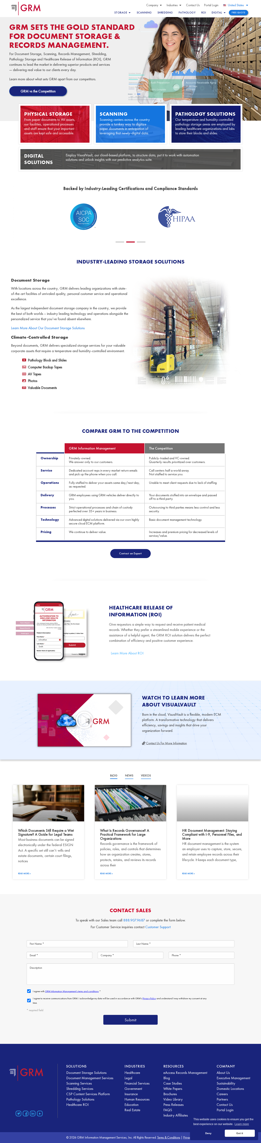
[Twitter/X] (18, 1113)
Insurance (131, 1093)
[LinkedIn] (33, 1113)
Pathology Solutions (205, 114)
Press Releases (173, 1104)
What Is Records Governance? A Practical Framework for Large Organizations (124, 834)
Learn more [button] (242, 1124)
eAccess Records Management (185, 1072)
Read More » (24, 873)
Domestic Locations (230, 1088)
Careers (222, 1093)
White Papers (172, 1088)
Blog (166, 1077)
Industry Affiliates (175, 1115)
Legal (128, 1077)
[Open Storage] (129, 12)
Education (131, 1104)
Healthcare (132, 1072)
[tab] (113, 776)
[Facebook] (25, 1113)
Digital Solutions (38, 159)
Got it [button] (239, 1133)
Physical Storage (48, 114)
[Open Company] (160, 5)
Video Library (173, 1099)
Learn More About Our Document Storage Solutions (48, 328)
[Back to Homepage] (26, 1073)
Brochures (170, 1093)
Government (133, 1088)
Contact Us (225, 1104)
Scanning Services (79, 1083)
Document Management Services (89, 1077)
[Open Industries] (180, 5)
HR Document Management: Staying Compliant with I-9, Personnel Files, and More (212, 834)
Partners (222, 1099)
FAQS (167, 1109)
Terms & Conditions (168, 1137)
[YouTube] (40, 1114)
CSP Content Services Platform (88, 1093)
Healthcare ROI (77, 1104)
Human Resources (136, 1099)
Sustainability (226, 1083)
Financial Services (136, 1083)
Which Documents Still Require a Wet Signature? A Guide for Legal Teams (46, 832)
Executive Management (233, 1077)
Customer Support (158, 926)
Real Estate (132, 1109)
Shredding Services (79, 1088)
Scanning (113, 114)
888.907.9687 (134, 920)
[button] (120, 242)
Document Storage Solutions (86, 1072)
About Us (223, 1072)
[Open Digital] (224, 12)
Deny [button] (208, 1133)
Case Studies (172, 1083)
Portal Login (225, 1109)
